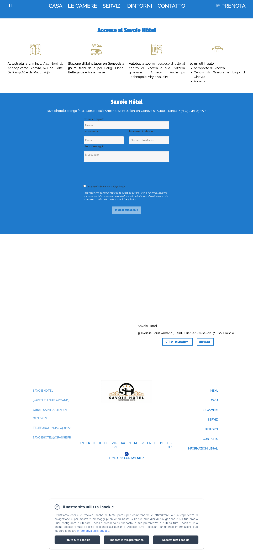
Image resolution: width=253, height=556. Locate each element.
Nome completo (93, 119)
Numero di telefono (142, 131)
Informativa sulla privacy (93, 530)
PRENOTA (233, 6)
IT (100, 443)
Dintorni (139, 6)
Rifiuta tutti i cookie (77, 540)
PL (162, 443)
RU (123, 443)
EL (155, 443)
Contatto (171, 6)
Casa (55, 6)
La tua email (91, 131)
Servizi (112, 6)
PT (129, 443)
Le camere (82, 6)
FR (88, 443)
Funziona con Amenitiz (126, 458)
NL (136, 443)
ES (94, 443)
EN (82, 443)
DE (106, 443)
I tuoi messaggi (93, 146)
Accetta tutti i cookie (175, 540)
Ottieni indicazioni (177, 341)
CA (142, 443)
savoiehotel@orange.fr (52, 437)
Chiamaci (204, 341)
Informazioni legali (202, 448)
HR (149, 443)
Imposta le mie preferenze (127, 540)
